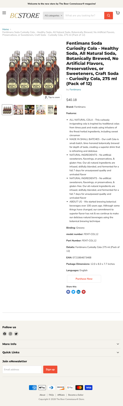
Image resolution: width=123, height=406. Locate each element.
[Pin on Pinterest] (84, 292)
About (42, 395)
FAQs (51, 395)
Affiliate (61, 395)
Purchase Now (84, 279)
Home (5, 29)
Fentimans (75, 89)
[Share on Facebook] (68, 292)
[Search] (108, 15)
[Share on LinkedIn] (78, 292)
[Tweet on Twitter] (73, 292)
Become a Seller (75, 395)
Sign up (50, 369)
